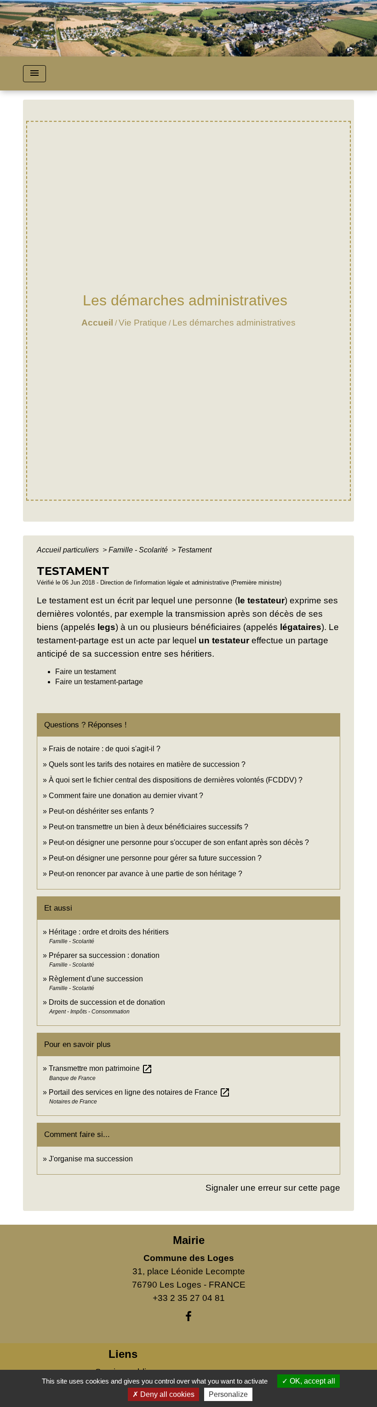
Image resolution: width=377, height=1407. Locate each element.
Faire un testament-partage (99, 682)
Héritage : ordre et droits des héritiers (109, 932)
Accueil (97, 322)
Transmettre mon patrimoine (101, 1068)
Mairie (189, 1240)
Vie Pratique (143, 322)
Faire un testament (85, 671)
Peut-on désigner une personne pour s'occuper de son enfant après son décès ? (179, 842)
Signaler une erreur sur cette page (273, 1188)
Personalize (228, 1394)
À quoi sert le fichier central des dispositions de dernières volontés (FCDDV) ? (176, 780)
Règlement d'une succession (96, 979)
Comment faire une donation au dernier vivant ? (126, 795)
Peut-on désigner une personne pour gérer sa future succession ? (155, 858)
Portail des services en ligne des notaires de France (139, 1092)
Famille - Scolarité (139, 550)
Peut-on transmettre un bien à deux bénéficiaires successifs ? (148, 827)
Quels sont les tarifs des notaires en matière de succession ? (147, 764)
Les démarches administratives (234, 322)
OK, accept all (311, 1381)
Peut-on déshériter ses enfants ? (101, 811)
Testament (194, 550)
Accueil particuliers (69, 550)
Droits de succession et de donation (107, 1002)
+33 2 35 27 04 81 (189, 1298)
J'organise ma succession (91, 1159)
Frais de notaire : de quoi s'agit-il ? (104, 749)
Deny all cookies (166, 1394)
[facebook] (188, 1316)
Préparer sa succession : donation (104, 955)
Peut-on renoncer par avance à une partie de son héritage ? (145, 874)
